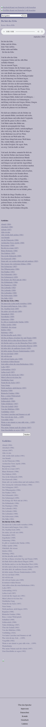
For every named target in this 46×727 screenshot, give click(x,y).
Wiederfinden (6, 425)
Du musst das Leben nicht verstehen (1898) (16, 303)
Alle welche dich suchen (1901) (12, 234)
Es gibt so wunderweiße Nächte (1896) (15, 322)
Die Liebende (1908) (8, 290)
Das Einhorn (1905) (8, 253)
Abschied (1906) (7, 227)
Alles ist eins (5, 232)
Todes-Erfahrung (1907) (9, 403)
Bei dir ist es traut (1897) (10, 248)
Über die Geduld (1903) (9, 406)
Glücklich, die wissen (8, 327)
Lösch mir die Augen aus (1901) (12, 374)
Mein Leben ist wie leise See (11, 377)
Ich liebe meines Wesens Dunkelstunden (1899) (18, 351)
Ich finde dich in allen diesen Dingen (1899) (16, 340)
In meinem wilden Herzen (10, 361)
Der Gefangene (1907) (9, 266)
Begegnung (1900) (7, 245)
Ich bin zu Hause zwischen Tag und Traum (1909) (19, 338)
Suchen (27, 434)
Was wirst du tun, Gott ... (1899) (12, 417)
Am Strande (5, 237)
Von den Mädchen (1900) (10, 409)
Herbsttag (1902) (7, 332)
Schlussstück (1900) (8, 401)
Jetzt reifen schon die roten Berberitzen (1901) (17, 364)
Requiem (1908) (7, 390)
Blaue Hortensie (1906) (9, 250)
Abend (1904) (6, 224)
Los (25, 15)
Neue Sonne (5, 385)
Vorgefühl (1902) (7, 419)
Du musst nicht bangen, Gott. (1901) (14, 306)
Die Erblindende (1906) (9, 282)
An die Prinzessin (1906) (10, 240)
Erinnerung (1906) (7, 319)
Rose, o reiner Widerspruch (10, 396)
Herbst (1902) (6, 330)
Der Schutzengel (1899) (9, 277)
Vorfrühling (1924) (8, 411)
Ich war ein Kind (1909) (9, 353)
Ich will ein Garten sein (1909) (12, 359)
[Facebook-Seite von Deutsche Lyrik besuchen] (18, 7)
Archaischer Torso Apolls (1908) (12, 243)
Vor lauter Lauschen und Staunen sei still (15, 414)
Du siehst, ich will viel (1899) (11, 311)
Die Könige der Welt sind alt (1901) (13, 279)
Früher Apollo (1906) (8, 324)
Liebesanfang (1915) (8, 369)
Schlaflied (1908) (7, 398)
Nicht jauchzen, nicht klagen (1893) (13, 388)
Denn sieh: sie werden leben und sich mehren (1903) (19, 261)
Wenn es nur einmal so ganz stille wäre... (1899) (18, 422)
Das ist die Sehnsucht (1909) (11, 256)
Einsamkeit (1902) (7, 314)
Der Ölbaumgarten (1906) (10, 269)
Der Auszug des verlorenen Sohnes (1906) (16, 264)
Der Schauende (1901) (9, 274)
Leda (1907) (5, 367)
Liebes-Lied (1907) (8, 372)
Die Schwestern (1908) (9, 295)
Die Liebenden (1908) (9, 293)
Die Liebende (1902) (8, 287)
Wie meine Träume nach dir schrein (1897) (16, 427)
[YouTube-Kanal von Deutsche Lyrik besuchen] (18, 10)
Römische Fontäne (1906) (10, 393)
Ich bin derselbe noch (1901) (11, 335)
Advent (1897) (6, 229)
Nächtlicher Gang (7, 380)
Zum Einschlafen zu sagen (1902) (13, 430)
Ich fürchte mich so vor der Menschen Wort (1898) (19, 343)
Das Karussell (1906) (8, 258)
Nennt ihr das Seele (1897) (10, 382)
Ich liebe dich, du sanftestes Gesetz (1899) (16, 348)
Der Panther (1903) (8, 272)
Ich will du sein (6, 356)
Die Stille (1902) (7, 298)
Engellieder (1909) (7, 316)
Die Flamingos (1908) (9, 285)
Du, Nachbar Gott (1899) (10, 308)
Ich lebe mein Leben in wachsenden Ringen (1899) (19, 345)
